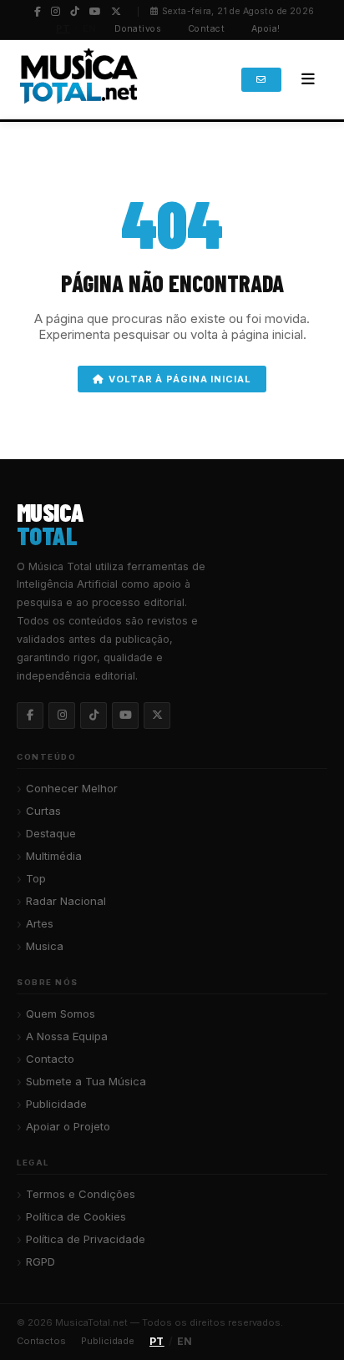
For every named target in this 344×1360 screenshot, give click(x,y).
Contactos (41, 1341)
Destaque (51, 833)
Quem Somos (60, 1013)
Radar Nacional (66, 901)
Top (36, 878)
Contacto (50, 1058)
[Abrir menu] (308, 79)
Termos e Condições (80, 1194)
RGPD (40, 1261)
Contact (206, 28)
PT (63, 28)
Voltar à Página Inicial (179, 379)
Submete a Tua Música (86, 1081)
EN (90, 28)
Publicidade (56, 1103)
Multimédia (54, 855)
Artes (39, 923)
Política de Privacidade (85, 1239)
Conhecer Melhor (72, 788)
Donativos (137, 28)
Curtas (43, 810)
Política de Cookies (76, 1216)
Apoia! (266, 28)
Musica (44, 946)
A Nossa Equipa (67, 1036)
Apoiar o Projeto (68, 1126)
